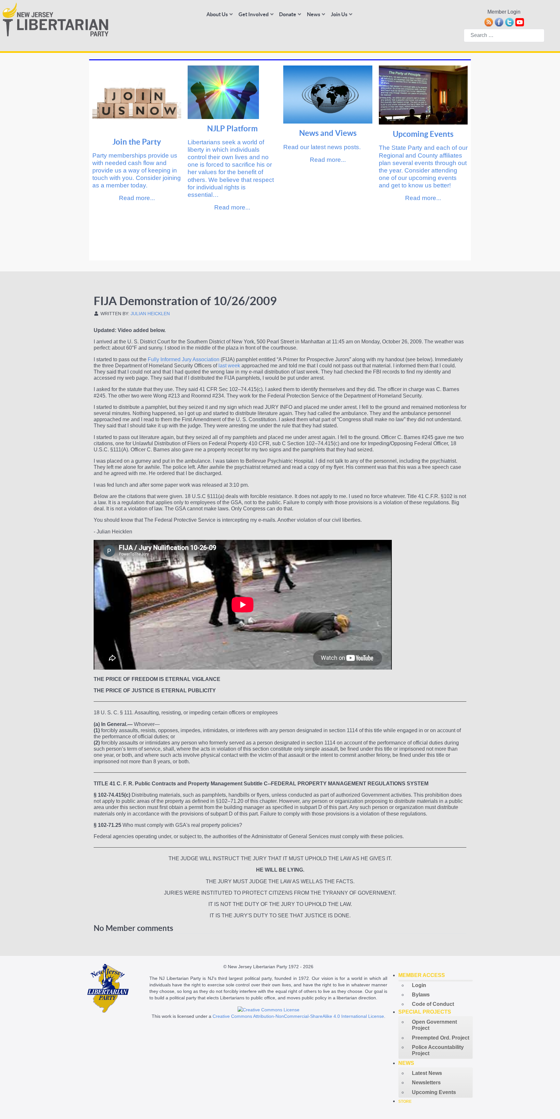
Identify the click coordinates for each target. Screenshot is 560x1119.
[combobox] (504, 35)
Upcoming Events (423, 134)
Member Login (503, 12)
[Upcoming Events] (423, 94)
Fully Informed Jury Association (183, 359)
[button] (435, 975)
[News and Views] (327, 93)
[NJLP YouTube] (519, 21)
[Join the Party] (136, 98)
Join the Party (136, 141)
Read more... (137, 198)
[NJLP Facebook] (499, 21)
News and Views (327, 133)
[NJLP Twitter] (509, 21)
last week (229, 365)
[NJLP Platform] (223, 91)
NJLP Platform (232, 128)
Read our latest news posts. (322, 147)
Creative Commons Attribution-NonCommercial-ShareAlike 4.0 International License (298, 1016)
